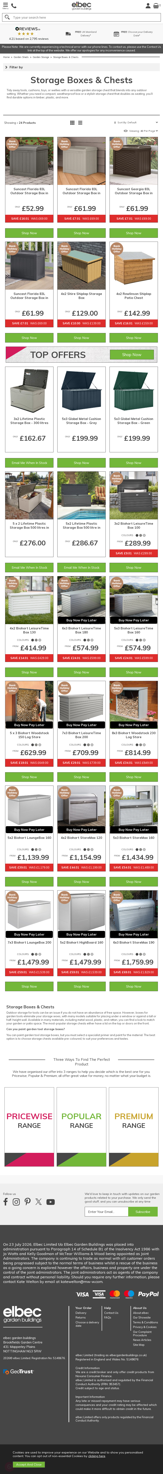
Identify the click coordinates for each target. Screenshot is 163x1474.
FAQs (107, 1317)
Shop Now (29, 233)
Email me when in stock (29, 463)
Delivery (81, 1312)
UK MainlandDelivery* (41, 33)
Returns (81, 1317)
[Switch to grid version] (72, 123)
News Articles (142, 1340)
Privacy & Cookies (145, 1327)
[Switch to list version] (80, 123)
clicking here (96, 1456)
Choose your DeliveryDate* (92, 33)
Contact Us (111, 1312)
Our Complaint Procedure (142, 1333)
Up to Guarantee (144, 33)
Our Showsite (142, 1317)
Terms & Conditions (145, 1322)
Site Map (139, 1344)
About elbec (141, 1312)
